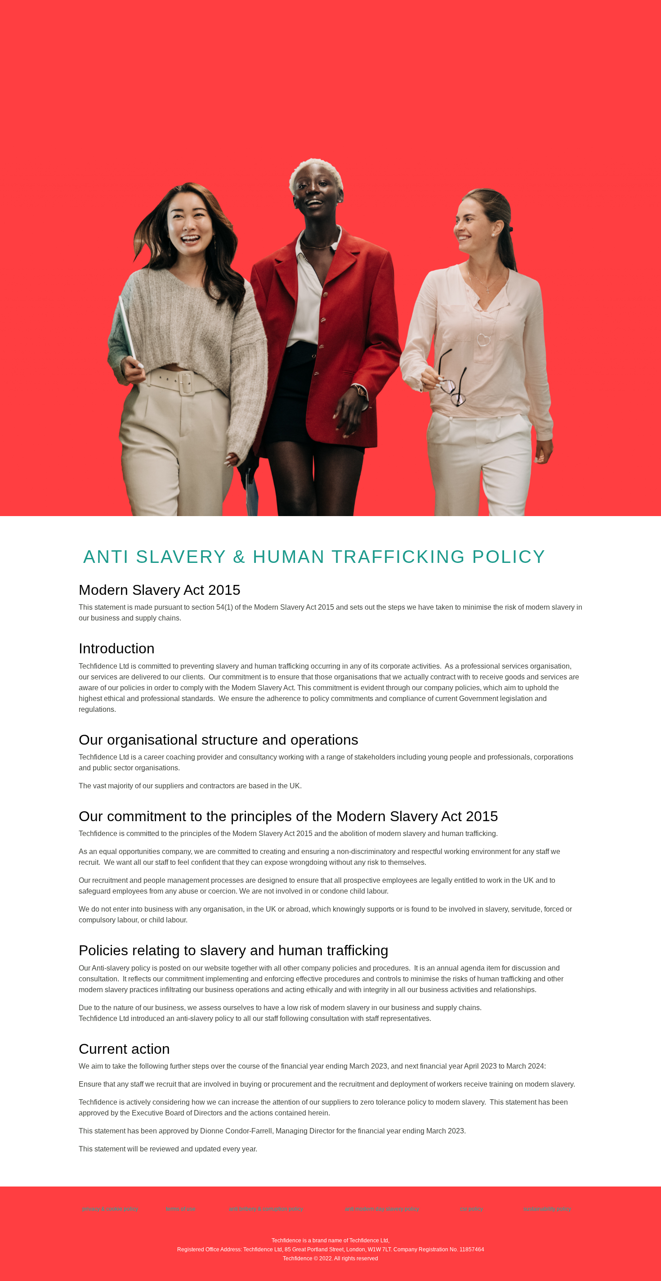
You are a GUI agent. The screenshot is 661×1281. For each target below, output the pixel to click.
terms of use (181, 1209)
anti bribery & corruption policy (266, 1209)
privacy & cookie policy (110, 1209)
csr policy (471, 1209)
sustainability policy (547, 1209)
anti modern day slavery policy (382, 1209)
